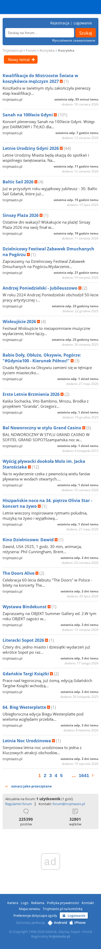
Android (60, 922)
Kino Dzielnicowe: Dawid (29, 540)
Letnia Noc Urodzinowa (27, 741)
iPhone (79, 922)
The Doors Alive (19, 573)
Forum (31, 50)
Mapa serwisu (29, 908)
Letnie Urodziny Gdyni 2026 (31, 148)
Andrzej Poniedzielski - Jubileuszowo (40, 288)
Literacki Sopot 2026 (24, 640)
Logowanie (83, 23)
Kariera (12, 902)
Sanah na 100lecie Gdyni (28, 115)
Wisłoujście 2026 (20, 321)
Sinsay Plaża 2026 (21, 215)
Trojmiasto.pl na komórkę (62, 908)
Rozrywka (47, 50)
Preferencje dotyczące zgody (35, 915)
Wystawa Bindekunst (25, 607)
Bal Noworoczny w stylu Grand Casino (42, 428)
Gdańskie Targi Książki (26, 674)
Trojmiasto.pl (13, 50)
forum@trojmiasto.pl (69, 803)
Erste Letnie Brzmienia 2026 (32, 394)
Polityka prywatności (63, 902)
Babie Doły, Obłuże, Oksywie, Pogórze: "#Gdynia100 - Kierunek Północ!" (42, 358)
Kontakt (88, 902)
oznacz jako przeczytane (31, 786)
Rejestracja (59, 23)
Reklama (37, 902)
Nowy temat (19, 59)
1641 (84, 775)
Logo (24, 902)
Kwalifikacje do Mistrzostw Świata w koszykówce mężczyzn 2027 (40, 78)
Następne (95, 775)
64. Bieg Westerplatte (25, 707)
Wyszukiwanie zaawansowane (73, 40)
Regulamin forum (18, 803)
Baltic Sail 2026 (18, 182)
